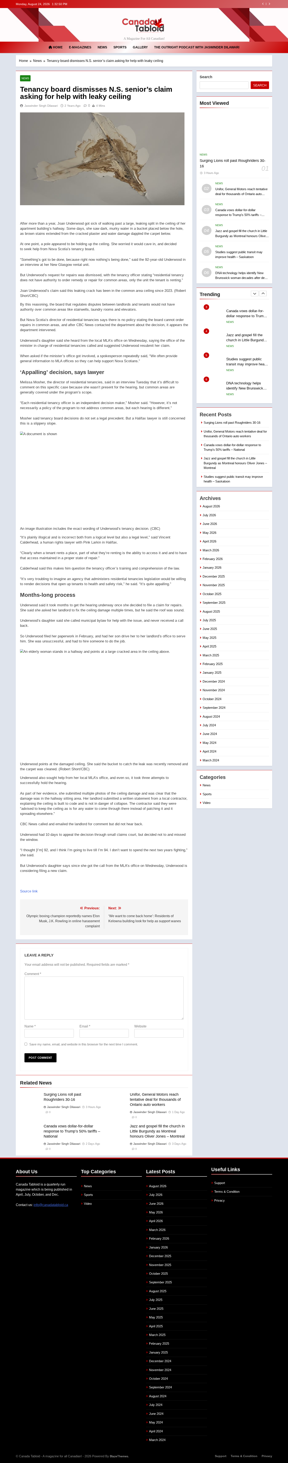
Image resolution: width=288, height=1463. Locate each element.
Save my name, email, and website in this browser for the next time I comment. (83, 1044)
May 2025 (209, 637)
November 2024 (214, 690)
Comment (32, 974)
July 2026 (209, 515)
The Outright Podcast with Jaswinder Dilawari (196, 47)
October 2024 (212, 699)
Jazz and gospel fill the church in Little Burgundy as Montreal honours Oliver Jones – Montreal (201, 4)
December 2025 (214, 576)
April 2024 (209, 751)
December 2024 (214, 681)
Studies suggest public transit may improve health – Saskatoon (247, 340)
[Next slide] (269, 4)
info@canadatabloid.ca (51, 1205)
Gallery (140, 47)
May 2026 (209, 532)
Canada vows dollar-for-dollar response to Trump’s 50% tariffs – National (72, 1131)
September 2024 (214, 707)
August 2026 (211, 506)
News (102, 47)
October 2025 (212, 594)
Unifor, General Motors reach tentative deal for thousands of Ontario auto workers (155, 1099)
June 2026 (210, 524)
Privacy (219, 1200)
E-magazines (80, 47)
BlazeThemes (119, 1456)
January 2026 (212, 567)
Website (140, 1026)
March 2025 (211, 655)
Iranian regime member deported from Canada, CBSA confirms (244, 388)
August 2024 (211, 716)
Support (219, 1183)
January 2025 (212, 672)
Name (30, 1026)
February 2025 (213, 664)
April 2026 (209, 541)
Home (57, 47)
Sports (120, 47)
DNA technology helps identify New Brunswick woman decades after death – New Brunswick (242, 277)
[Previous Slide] (263, 4)
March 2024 (211, 760)
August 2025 (211, 611)
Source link (29, 891)
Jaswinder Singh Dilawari (41, 105)
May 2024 (209, 742)
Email (84, 1026)
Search (206, 77)
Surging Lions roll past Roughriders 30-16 (232, 422)
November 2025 (214, 585)
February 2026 (213, 559)
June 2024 (210, 734)
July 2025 (209, 620)
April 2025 (209, 646)
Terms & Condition (227, 1191)
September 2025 (214, 602)
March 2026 (211, 550)
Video (206, 803)
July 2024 (209, 725)
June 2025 (210, 629)
